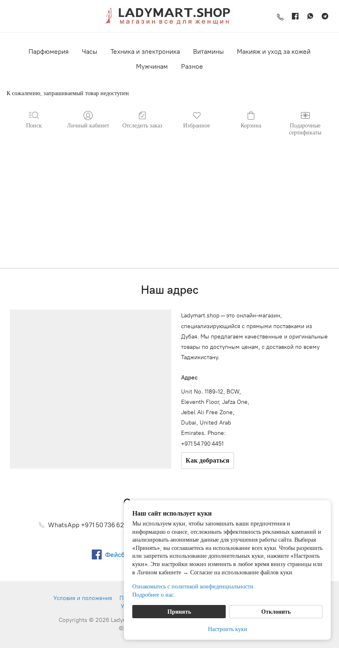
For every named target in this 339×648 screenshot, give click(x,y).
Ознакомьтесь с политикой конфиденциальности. (193, 586)
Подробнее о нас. (153, 594)
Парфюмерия (49, 51)
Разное (192, 66)
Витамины (208, 51)
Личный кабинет (88, 125)
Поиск (34, 125)
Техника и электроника (145, 51)
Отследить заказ (142, 125)
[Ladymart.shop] (169, 16)
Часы (89, 51)
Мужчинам (152, 66)
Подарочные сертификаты (305, 129)
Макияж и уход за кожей (273, 51)
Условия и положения (82, 598)
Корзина (251, 125)
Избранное (196, 125)
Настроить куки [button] (227, 628)
